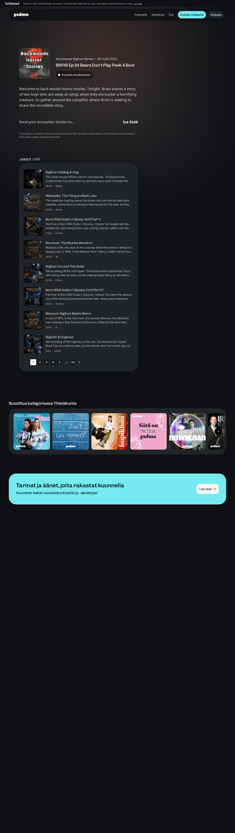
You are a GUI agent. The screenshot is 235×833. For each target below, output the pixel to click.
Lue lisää (138, 4)
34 (73, 362)
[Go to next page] (79, 362)
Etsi (171, 15)
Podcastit (140, 15)
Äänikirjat (157, 15)
